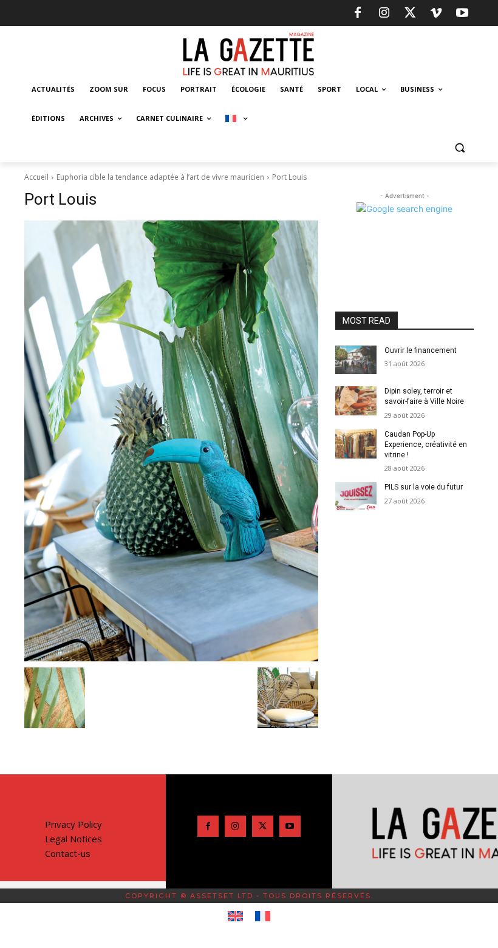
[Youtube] (462, 13)
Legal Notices (73, 839)
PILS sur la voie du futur (423, 487)
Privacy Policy (73, 824)
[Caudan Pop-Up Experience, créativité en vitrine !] (356, 444)
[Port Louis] (171, 440)
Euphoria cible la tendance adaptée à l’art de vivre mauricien (160, 177)
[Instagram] (383, 13)
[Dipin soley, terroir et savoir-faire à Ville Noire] (356, 400)
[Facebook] (357, 13)
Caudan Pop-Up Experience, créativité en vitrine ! (425, 444)
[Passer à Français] (262, 916)
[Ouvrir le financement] (356, 360)
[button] (459, 148)
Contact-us (67, 853)
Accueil (36, 177)
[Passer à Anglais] (235, 916)
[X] (409, 13)
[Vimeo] (436, 13)
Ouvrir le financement (420, 350)
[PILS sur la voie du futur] (356, 496)
